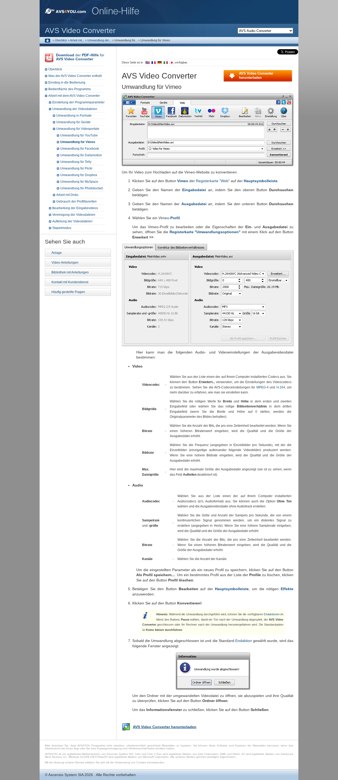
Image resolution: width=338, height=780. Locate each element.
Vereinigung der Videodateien (73, 215)
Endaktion (243, 641)
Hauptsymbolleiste (261, 181)
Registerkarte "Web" (213, 181)
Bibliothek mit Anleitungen (70, 272)
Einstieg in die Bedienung (66, 82)
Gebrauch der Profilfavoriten (76, 201)
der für (80, 57)
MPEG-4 (262, 387)
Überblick (61, 40)
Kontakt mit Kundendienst (69, 282)
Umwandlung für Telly (75, 162)
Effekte (287, 589)
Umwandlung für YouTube (79, 135)
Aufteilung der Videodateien (72, 221)
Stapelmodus (61, 228)
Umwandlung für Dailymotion (81, 155)
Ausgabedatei (193, 204)
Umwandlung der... (99, 40)
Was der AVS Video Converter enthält (75, 76)
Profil (175, 218)
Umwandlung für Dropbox (78, 175)
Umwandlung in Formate (74, 115)
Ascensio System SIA (65, 775)
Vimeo (182, 181)
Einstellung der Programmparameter (78, 102)
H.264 (280, 387)
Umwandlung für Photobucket (81, 188)
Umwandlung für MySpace (79, 181)
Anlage (56, 253)
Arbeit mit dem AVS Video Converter (74, 96)
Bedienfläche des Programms (69, 89)
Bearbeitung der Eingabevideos (75, 208)
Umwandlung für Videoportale (77, 129)
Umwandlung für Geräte (73, 122)
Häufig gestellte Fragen (68, 292)
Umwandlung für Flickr (76, 168)
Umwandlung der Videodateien (74, 109)
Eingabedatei (194, 190)
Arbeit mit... (77, 40)
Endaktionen (272, 614)
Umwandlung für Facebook (79, 148)
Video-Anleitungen (64, 262)
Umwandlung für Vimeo (77, 142)
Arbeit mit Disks (67, 195)
